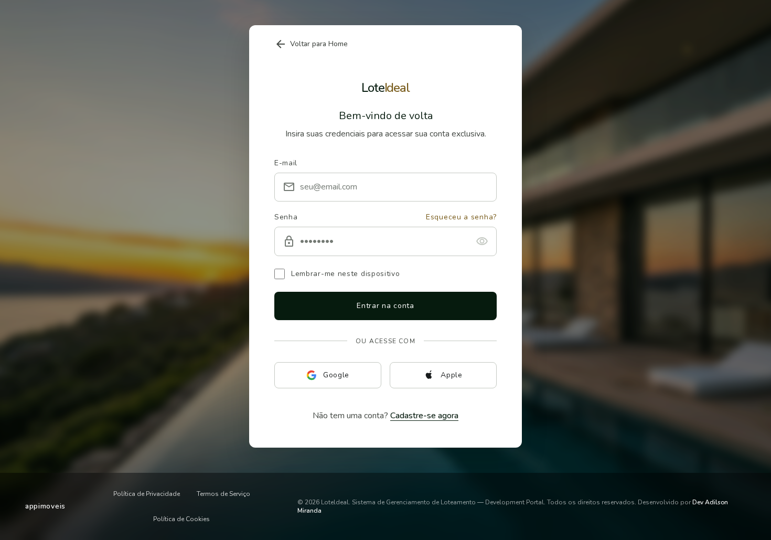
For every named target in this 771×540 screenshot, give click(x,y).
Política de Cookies (181, 519)
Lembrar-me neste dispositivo (345, 274)
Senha (286, 217)
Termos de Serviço (223, 494)
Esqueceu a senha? (461, 217)
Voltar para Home (311, 44)
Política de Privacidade (146, 494)
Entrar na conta (385, 306)
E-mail (285, 163)
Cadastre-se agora (424, 415)
